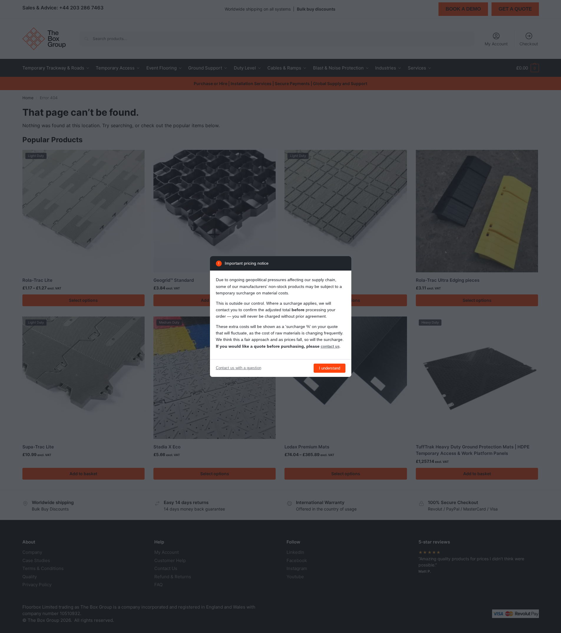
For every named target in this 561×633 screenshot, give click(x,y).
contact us (330, 346)
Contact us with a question (238, 368)
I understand (329, 368)
